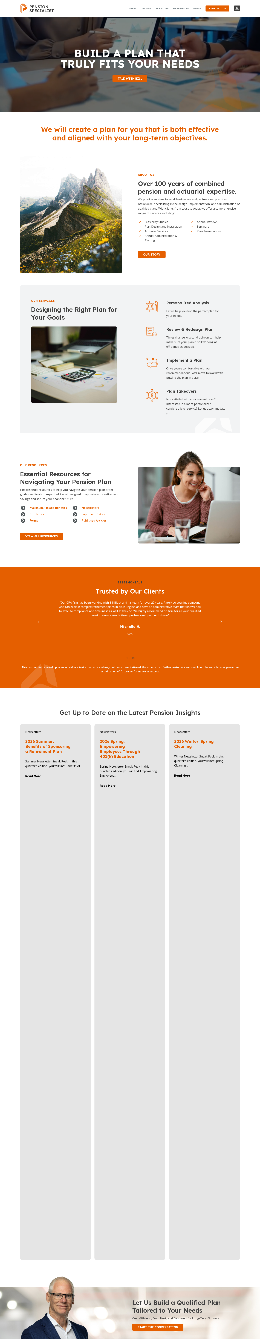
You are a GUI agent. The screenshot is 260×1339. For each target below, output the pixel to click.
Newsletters (33, 732)
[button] (130, 78)
